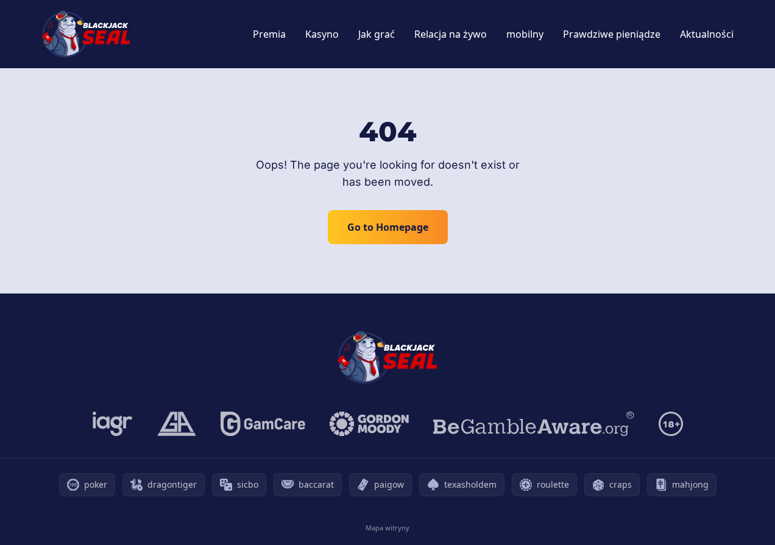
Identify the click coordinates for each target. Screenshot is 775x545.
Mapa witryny (387, 527)
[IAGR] (113, 424)
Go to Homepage (387, 227)
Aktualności (707, 34)
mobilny (524, 34)
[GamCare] (263, 424)
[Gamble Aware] (533, 424)
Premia (269, 34)
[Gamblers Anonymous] (176, 424)
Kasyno (322, 34)
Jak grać (376, 34)
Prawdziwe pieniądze (611, 34)
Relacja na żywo (450, 34)
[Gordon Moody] (369, 424)
